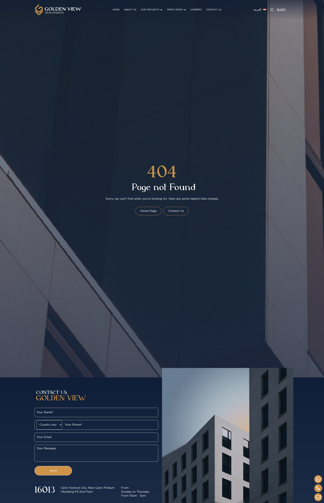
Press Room (175, 10)
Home (115, 10)
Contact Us (213, 10)
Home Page (148, 211)
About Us (130, 10)
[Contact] (318, 497)
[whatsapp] (318, 479)
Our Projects (150, 10)
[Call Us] (318, 488)
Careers (196, 10)
